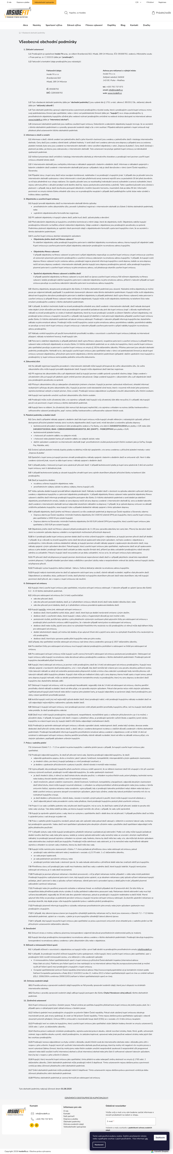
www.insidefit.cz (115, 93)
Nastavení (99, 1144)
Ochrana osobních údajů (73, 1124)
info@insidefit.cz (116, 90)
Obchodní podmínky (71, 1121)
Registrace (162, 2)
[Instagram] (36, 1125)
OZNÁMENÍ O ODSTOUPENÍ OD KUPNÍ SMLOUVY (86, 1098)
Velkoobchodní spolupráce (44, 2)
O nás (9, 2)
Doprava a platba (23, 2)
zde (146, 1138)
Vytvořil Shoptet (161, 1151)
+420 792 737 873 (44, 1119)
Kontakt (66, 1113)
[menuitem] (25, 25)
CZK (137, 2)
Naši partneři (69, 1116)
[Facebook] (32, 1125)
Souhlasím (160, 1137)
